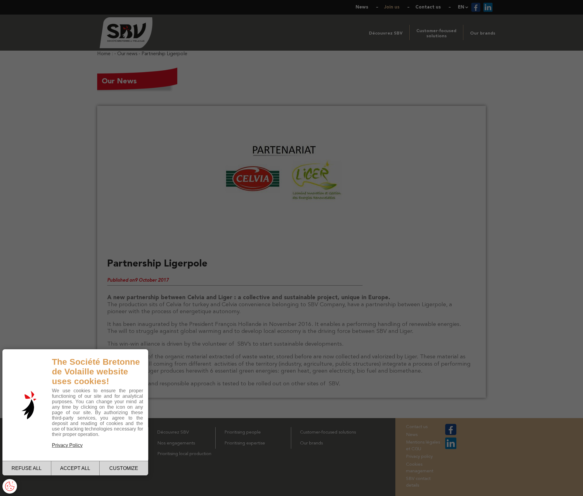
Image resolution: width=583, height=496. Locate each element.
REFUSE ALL (27, 468)
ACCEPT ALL (75, 468)
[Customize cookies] (9, 486)
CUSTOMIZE (123, 468)
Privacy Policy (67, 445)
